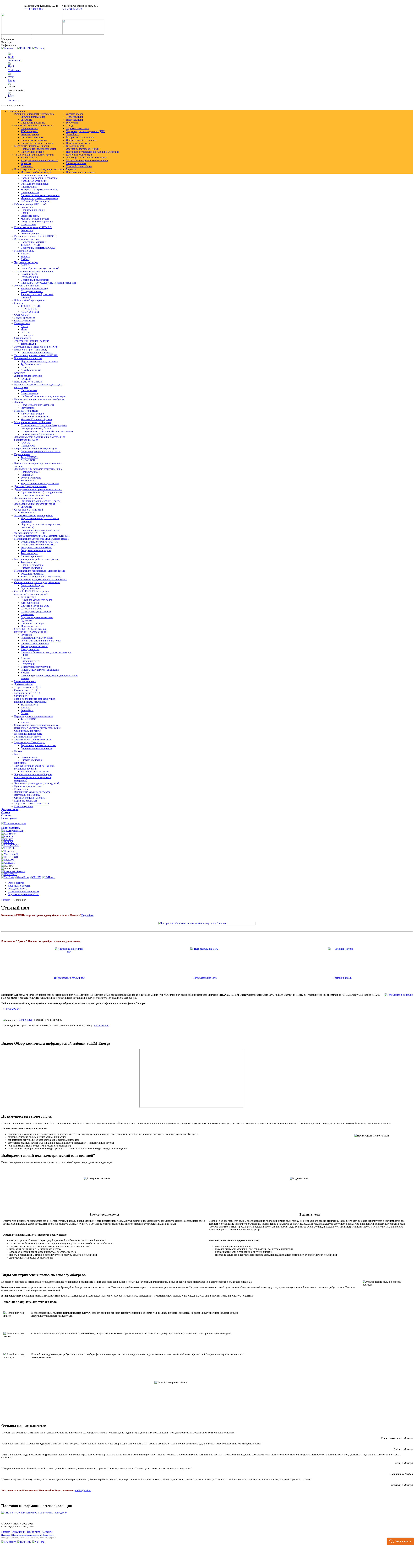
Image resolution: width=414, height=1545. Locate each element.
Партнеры (6, 1535)
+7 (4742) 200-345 (11, 1008)
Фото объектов (16, 882)
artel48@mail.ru (83, 1490)
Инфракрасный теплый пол (69, 977)
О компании (14, 60)
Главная (5, 900)
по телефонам (101, 1025)
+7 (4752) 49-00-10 (72, 8)
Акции (11, 80)
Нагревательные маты (205, 977)
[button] (400, 1541)
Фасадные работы (17, 888)
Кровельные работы (19, 885)
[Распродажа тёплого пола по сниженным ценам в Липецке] (207, 923)
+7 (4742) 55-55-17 (34, 8)
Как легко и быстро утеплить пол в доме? (44, 1512)
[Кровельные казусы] (13, 823)
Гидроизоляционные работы (23, 894)
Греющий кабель (342, 977)
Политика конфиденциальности (26, 1535)
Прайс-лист (14, 70)
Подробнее (87, 915)
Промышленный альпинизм (23, 891)
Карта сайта (48, 1535)
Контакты (13, 100)
